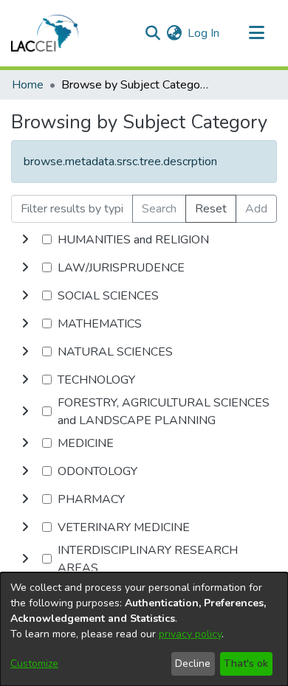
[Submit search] (152, 33)
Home (28, 85)
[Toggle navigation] (256, 33)
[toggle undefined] (25, 240)
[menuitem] (174, 33)
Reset (211, 209)
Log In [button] (204, 33)
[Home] (44, 33)
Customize (34, 663)
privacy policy (190, 634)
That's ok (246, 663)
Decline (192, 663)
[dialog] (144, 629)
